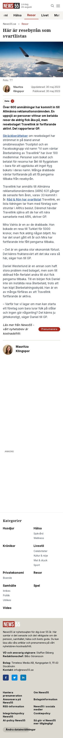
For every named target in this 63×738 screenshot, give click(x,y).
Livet (45, 15)
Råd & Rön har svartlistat (24, 199)
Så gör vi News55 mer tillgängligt (45, 722)
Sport (37, 565)
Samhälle (9, 585)
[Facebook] (6, 678)
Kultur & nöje (41, 555)
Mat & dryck (40, 560)
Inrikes (6, 590)
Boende (7, 577)
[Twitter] (14, 678)
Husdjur (8, 528)
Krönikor (9, 546)
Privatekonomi (13, 572)
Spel (37, 585)
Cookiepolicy (42, 713)
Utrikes (7, 600)
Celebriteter (40, 551)
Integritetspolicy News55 (13, 715)
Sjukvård (38, 533)
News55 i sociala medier (44, 708)
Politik (6, 595)
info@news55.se (24, 669)
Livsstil (39, 546)
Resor (31, 15)
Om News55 (41, 692)
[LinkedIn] (23, 678)
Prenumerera (49, 329)
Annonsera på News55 (12, 701)
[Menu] (58, 6)
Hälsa (17, 15)
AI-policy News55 (14, 720)
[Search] (52, 6)
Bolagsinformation (45, 699)
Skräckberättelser (15, 136)
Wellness (39, 538)
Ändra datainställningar (17, 729)
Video (7, 608)
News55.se (9, 23)
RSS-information (13, 706)
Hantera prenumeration (12, 694)
